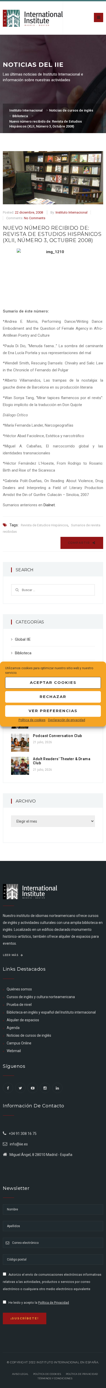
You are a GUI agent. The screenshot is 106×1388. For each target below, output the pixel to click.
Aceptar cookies (53, 682)
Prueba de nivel (19, 1005)
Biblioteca (23, 653)
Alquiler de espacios (23, 1020)
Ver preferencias (53, 710)
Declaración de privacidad (66, 720)
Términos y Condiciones (55, 1378)
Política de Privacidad (53, 1302)
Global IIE (23, 639)
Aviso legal (20, 1374)
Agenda (13, 1028)
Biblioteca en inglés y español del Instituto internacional (51, 1012)
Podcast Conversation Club (57, 736)
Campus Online (19, 1043)
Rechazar (53, 696)
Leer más (11, 955)
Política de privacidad (82, 1374)
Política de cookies (32, 720)
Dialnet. (49, 505)
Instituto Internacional (71, 212)
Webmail (14, 1051)
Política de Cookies (47, 1374)
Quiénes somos (19, 989)
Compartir (79, 543)
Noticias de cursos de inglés (29, 1035)
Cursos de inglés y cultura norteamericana (41, 997)
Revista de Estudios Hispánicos (44, 525)
